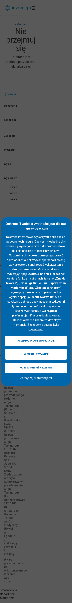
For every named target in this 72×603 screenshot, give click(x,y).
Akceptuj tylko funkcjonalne (36, 341)
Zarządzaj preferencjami (36, 378)
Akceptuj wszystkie (36, 354)
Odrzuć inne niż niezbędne (36, 367)
